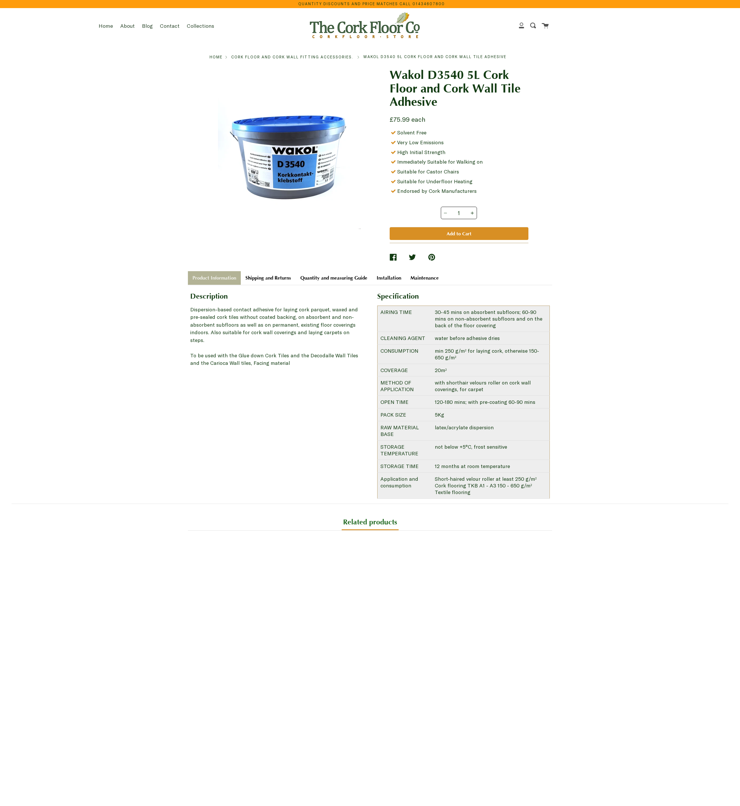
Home (106, 26)
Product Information (214, 278)
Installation (389, 278)
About (127, 26)
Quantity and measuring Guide (333, 278)
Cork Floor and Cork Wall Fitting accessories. (292, 57)
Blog (147, 26)
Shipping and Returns (268, 278)
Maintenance (424, 278)
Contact (170, 26)
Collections (200, 26)
